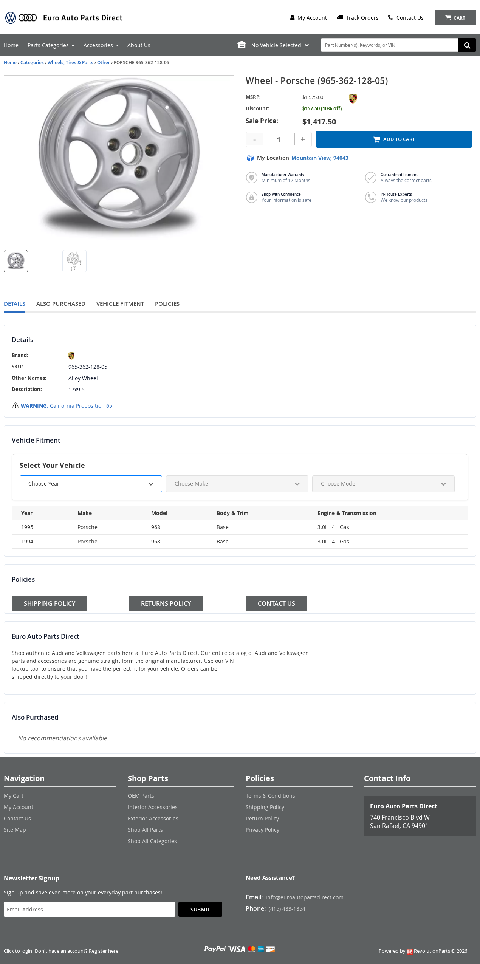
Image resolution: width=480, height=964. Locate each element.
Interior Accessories (153, 807)
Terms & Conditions (270, 795)
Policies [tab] (167, 304)
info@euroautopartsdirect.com (305, 897)
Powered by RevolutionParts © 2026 (423, 951)
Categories (32, 62)
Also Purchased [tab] (60, 304)
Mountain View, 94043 (319, 158)
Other (103, 62)
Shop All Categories (152, 841)
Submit (200, 909)
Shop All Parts (145, 829)
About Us (138, 45)
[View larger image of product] (16, 261)
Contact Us (409, 17)
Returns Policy (166, 603)
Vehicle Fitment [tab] (120, 304)
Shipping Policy (49, 603)
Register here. (104, 951)
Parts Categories (48, 45)
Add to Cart (399, 139)
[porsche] (87, 356)
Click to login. (18, 951)
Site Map (15, 829)
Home (11, 45)
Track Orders (362, 17)
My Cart (13, 795)
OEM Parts (141, 795)
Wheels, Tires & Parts (70, 62)
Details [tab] (14, 304)
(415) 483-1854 (287, 908)
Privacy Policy (262, 829)
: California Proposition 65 (66, 405)
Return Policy (262, 818)
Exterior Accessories (153, 818)
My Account (311, 17)
